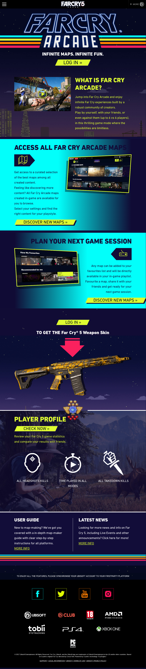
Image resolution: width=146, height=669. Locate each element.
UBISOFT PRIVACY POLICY (96, 661)
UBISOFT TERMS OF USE (75, 661)
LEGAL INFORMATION (56, 661)
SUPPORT (43, 661)
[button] (73, 63)
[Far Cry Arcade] (73, 32)
